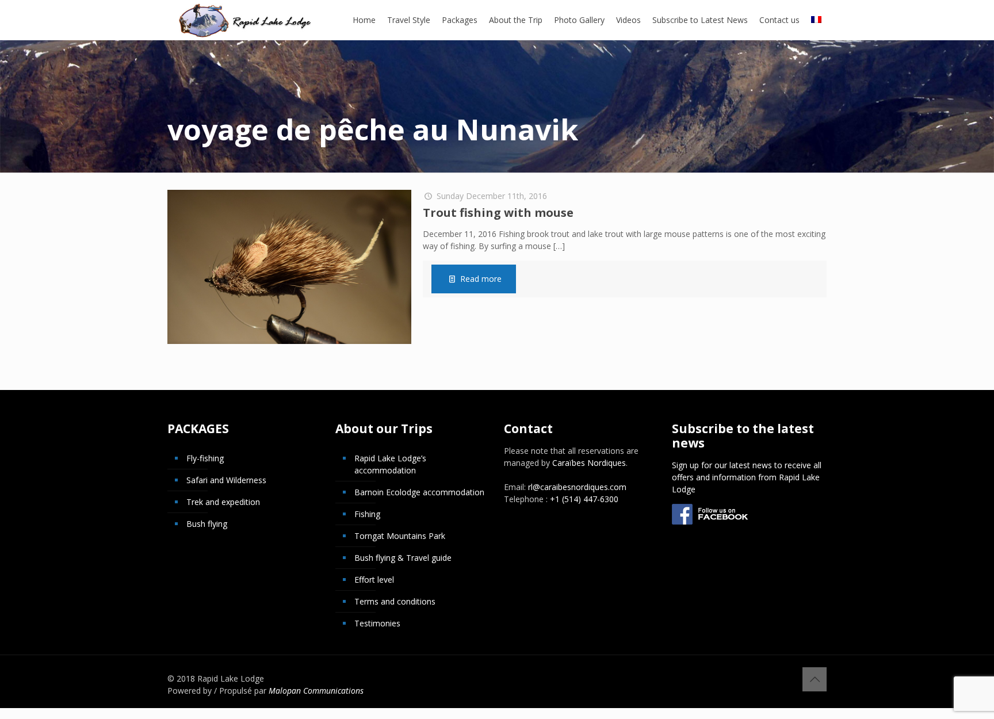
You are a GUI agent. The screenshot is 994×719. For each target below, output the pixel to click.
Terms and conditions (394, 601)
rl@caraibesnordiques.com (577, 486)
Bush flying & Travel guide (403, 557)
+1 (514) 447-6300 (584, 499)
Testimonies (377, 623)
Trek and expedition (223, 501)
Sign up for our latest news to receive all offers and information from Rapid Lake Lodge (746, 477)
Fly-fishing (205, 458)
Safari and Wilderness (226, 480)
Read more (481, 278)
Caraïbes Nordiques (589, 462)
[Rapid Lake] (245, 20)
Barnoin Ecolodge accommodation (419, 492)
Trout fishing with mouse (498, 212)
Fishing (367, 513)
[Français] (816, 20)
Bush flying (206, 523)
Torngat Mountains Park (399, 535)
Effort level (374, 579)
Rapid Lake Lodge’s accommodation (390, 464)
